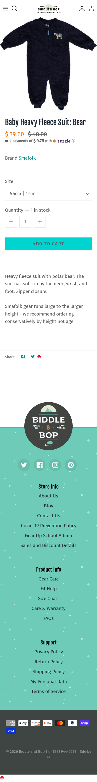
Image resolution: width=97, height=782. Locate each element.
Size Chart (48, 598)
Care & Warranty (48, 608)
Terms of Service (48, 691)
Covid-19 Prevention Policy (48, 525)
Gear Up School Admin (48, 535)
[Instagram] (55, 465)
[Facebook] (40, 465)
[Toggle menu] (5, 8)
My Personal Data (48, 681)
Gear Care (49, 579)
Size (9, 181)
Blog (48, 506)
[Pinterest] (71, 465)
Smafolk (27, 158)
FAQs (49, 618)
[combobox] (48, 194)
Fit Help (49, 588)
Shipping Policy (49, 671)
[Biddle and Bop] (48, 8)
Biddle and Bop (48, 426)
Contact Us (48, 516)
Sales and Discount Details (48, 545)
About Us (48, 496)
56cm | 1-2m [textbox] (23, 193)
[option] (48, 64)
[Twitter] (24, 465)
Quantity (27, 210)
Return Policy (49, 662)
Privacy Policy (48, 652)
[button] (48, 140)
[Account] (80, 8)
